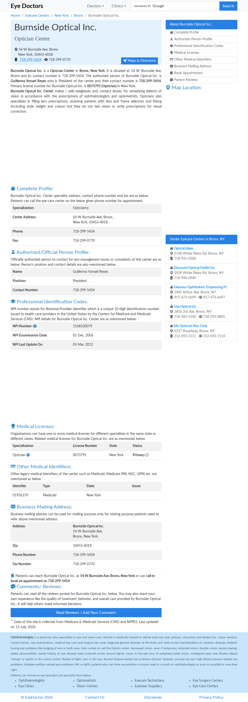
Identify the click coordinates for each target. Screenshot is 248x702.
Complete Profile (186, 32)
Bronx (78, 15)
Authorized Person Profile (192, 39)
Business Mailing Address (192, 66)
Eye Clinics (26, 686)
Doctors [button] (94, 6)
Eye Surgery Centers (208, 680)
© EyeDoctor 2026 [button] (37, 697)
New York (61, 15)
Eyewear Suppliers (148, 686)
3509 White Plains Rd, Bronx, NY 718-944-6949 (198, 273)
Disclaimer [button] (153, 697)
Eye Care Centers (205, 686)
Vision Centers (87, 686)
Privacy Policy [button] (211, 697)
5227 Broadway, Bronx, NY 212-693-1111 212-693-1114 (199, 331)
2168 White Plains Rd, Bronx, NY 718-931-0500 (198, 253)
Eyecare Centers (37, 15)
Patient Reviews (185, 80)
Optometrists (86, 680)
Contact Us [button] (95, 697)
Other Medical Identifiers (192, 59)
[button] (35, 326)
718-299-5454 (30, 60)
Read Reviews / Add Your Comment (86, 613)
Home (15, 15)
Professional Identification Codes (198, 46)
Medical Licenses (186, 53)
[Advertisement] (86, 149)
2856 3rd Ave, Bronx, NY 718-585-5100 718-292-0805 (199, 312)
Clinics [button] (117, 6)
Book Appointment (187, 73)
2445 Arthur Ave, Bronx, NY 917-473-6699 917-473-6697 (200, 292)
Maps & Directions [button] (141, 60)
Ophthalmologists (31, 680)
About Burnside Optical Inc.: (191, 24)
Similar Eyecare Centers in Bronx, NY (197, 239)
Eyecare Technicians (149, 680)
